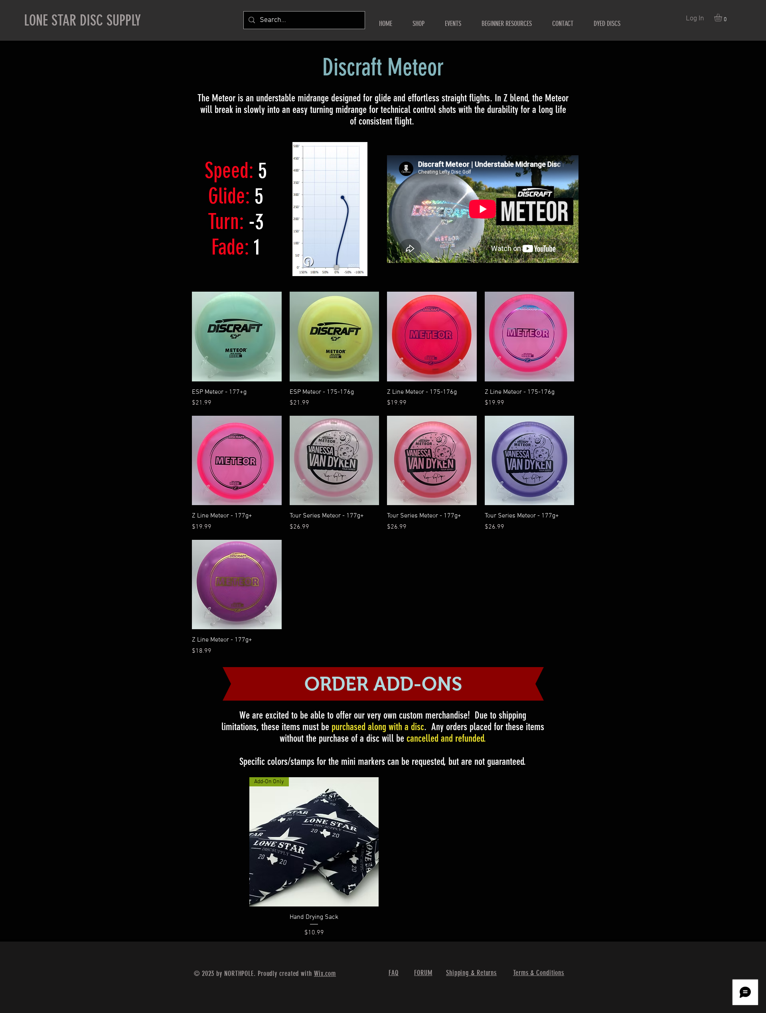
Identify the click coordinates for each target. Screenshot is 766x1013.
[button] (722, 18)
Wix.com (325, 973)
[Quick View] (237, 336)
